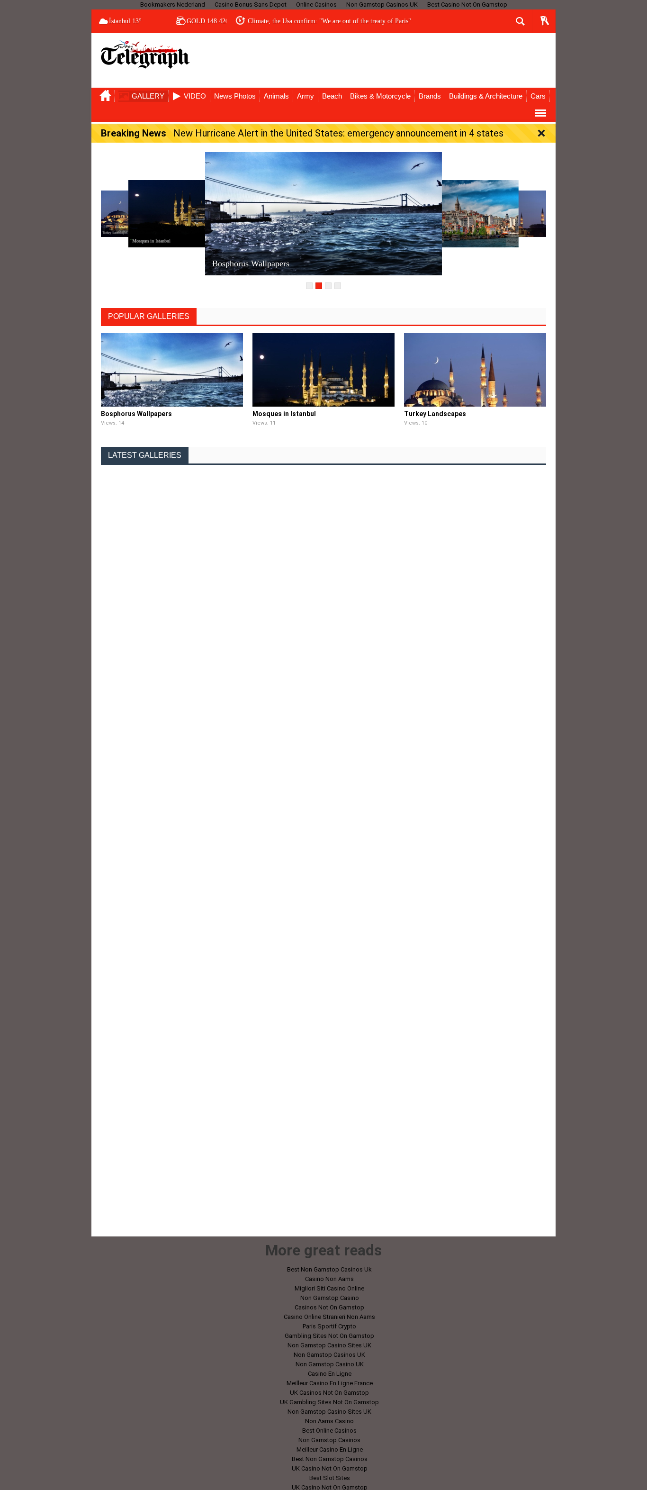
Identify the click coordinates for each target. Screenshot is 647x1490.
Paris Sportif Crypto (329, 1326)
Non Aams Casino (329, 1421)
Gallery (148, 96)
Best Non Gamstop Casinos (330, 1459)
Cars (538, 96)
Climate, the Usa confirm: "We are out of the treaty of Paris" (329, 21)
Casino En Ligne (329, 1373)
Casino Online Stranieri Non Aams (329, 1316)
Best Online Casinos (329, 1430)
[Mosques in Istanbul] (193, 213)
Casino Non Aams (329, 1278)
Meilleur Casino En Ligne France (330, 1383)
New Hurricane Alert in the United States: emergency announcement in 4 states (338, 133)
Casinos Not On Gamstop (329, 1307)
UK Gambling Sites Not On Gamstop (329, 1402)
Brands (430, 96)
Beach (332, 96)
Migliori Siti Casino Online (329, 1288)
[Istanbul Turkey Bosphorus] (454, 213)
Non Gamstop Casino (329, 1297)
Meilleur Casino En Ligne (330, 1449)
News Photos (235, 96)
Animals (276, 96)
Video (195, 96)
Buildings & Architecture (485, 96)
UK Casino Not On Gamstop (330, 1468)
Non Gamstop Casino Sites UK (329, 1345)
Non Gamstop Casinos (329, 1440)
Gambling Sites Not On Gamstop (329, 1335)
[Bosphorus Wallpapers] (323, 213)
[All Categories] (540, 113)
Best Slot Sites (329, 1477)
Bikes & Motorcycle (380, 96)
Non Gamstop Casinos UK (329, 1354)
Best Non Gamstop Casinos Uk (329, 1269)
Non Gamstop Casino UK (330, 1364)
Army (305, 96)
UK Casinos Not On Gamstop (329, 1392)
